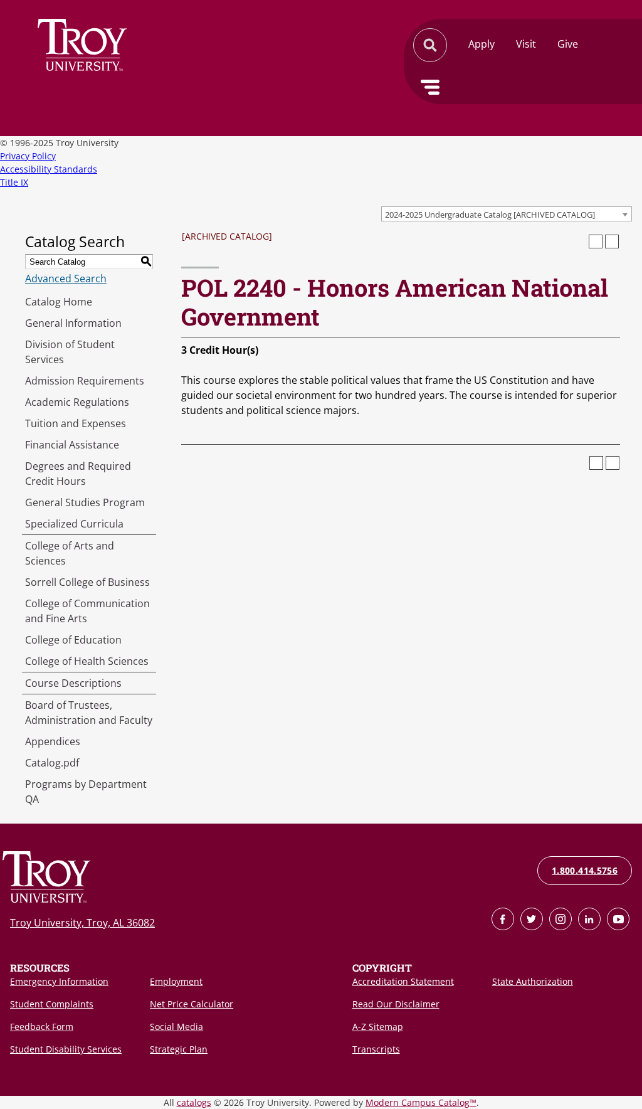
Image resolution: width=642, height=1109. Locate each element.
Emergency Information (59, 981)
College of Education (73, 640)
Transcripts (376, 1049)
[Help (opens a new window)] (612, 241)
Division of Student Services (70, 351)
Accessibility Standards (48, 169)
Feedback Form (41, 1026)
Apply (481, 44)
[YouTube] (618, 919)
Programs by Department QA (86, 791)
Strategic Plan (179, 1049)
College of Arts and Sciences (69, 553)
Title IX (14, 182)
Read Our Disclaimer (395, 1004)
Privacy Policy (28, 156)
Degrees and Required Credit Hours (78, 473)
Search (82, 45)
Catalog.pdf (52, 763)
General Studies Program (85, 502)
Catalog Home (58, 302)
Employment (176, 981)
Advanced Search (66, 278)
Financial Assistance (72, 445)
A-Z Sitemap (377, 1026)
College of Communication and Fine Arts (87, 611)
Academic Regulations (77, 402)
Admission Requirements (84, 381)
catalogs (194, 1102)
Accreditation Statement (403, 981)
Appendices (52, 741)
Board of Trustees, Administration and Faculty (88, 712)
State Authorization (532, 981)
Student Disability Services (66, 1049)
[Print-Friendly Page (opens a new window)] (596, 241)
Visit (526, 44)
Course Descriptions (73, 683)
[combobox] (506, 213)
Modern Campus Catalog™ (421, 1102)
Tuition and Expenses (75, 423)
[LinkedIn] (589, 919)
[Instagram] (560, 919)
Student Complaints (51, 1004)
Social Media (176, 1026)
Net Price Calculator (191, 1004)
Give (567, 44)
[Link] (503, 919)
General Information (73, 323)
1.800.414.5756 (585, 870)
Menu (430, 87)
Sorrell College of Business (87, 582)
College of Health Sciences (87, 661)
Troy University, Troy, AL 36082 (82, 923)
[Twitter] (531, 919)
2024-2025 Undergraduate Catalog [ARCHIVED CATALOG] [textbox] (490, 214)
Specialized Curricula (74, 524)
